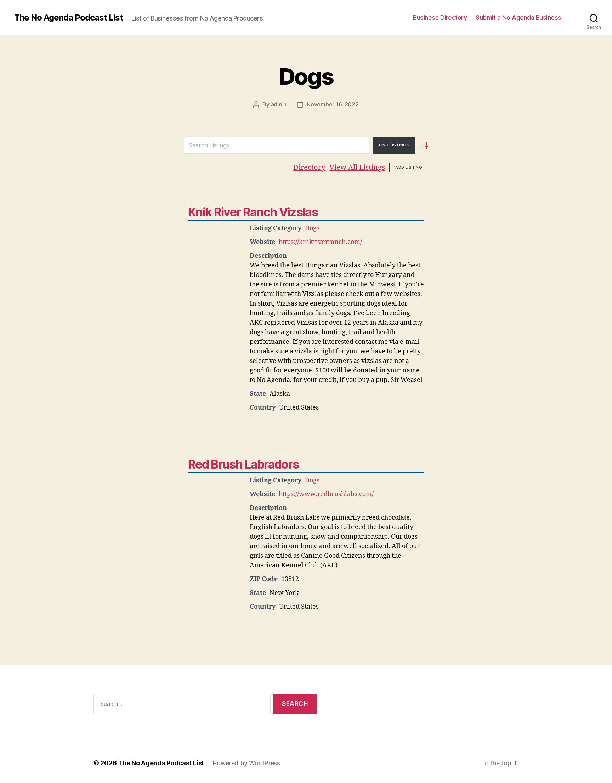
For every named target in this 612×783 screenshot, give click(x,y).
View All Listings (357, 167)
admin (279, 104)
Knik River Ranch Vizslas (253, 212)
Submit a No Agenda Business (518, 17)
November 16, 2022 (332, 104)
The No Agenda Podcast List (68, 17)
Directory (309, 167)
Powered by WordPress (246, 763)
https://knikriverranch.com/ (320, 242)
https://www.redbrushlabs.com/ (326, 494)
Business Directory (440, 17)
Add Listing (408, 167)
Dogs (306, 76)
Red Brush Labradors (243, 464)
